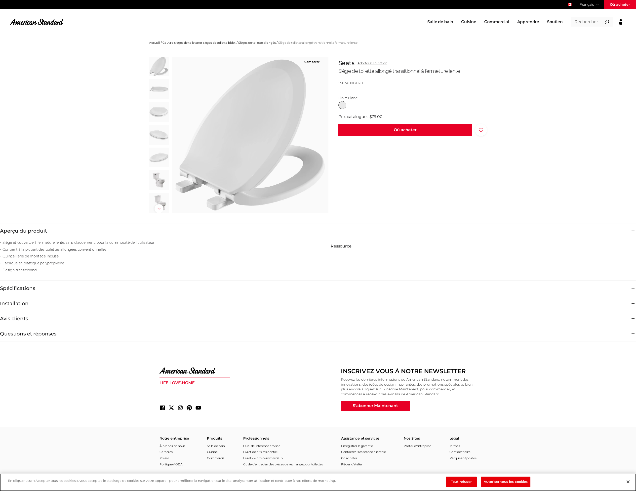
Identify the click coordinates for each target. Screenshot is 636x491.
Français (587, 4)
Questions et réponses (28, 334)
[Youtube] (198, 408)
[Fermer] (628, 481)
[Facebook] (162, 408)
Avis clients (14, 319)
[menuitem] (440, 22)
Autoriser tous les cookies (506, 482)
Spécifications (17, 288)
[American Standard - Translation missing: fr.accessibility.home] (194, 370)
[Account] (620, 22)
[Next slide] (159, 208)
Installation (14, 303)
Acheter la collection (372, 63)
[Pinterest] (189, 408)
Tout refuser (461, 482)
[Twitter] (171, 408)
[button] (314, 62)
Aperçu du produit (23, 231)
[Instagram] (180, 408)
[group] (250, 135)
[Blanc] (342, 105)
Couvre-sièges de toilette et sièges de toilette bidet (199, 42)
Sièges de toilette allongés (257, 42)
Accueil (154, 42)
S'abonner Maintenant (375, 405)
